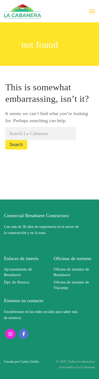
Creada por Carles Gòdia (21, 361)
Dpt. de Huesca (16, 282)
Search (16, 144)
